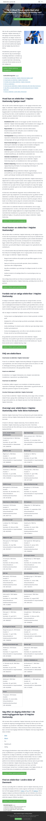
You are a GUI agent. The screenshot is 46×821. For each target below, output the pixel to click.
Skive (5, 735)
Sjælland (35, 791)
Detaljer (35, 816)
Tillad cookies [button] (18, 818)
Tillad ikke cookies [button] (27, 818)
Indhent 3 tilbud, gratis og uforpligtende (23, 19)
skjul (17, 75)
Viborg (6, 738)
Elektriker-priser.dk (9, 2)
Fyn (28, 791)
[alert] (23, 816)
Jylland (22, 791)
